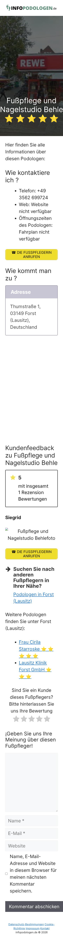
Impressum (33, 928)
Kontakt (45, 928)
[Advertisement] (31, 62)
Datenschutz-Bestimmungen (26, 924)
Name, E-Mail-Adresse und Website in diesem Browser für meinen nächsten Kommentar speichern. (33, 874)
